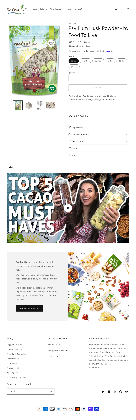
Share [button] (74, 155)
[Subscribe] (51, 391)
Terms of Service (14, 368)
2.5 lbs (98, 61)
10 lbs (121, 61)
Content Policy (13, 358)
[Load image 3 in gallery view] (39, 105)
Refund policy (12, 373)
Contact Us (53, 356)
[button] (116, 9)
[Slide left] (9, 105)
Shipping (72, 46)
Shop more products (29, 308)
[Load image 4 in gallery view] (50, 105)
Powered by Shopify (74, 414)
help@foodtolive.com (58, 350)
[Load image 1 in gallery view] (18, 105)
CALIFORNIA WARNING (78, 115)
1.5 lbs (85, 61)
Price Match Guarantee (16, 354)
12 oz (73, 61)
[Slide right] (59, 105)
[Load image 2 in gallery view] (28, 105)
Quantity (72, 73)
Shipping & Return (14, 344)
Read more (94, 367)
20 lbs (74, 67)
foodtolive (64, 414)
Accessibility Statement (17, 377)
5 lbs (110, 61)
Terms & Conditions (15, 349)
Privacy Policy (12, 363)
